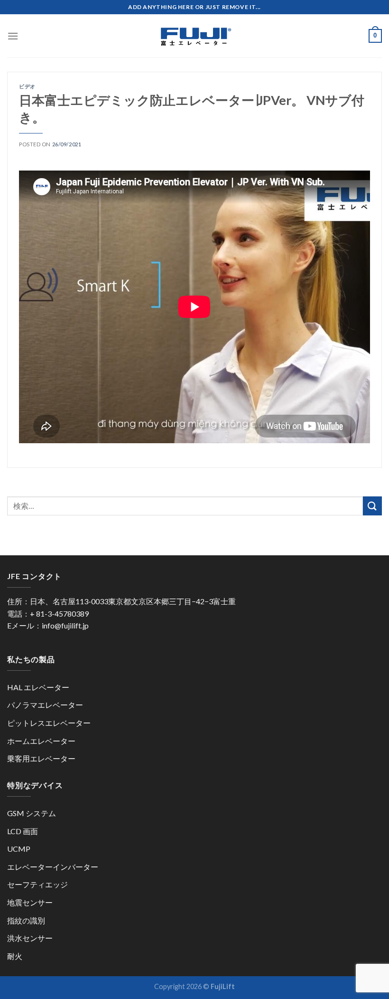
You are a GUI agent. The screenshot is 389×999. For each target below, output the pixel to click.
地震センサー (30, 902)
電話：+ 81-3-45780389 (48, 613)
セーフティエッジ (37, 884)
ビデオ (27, 86)
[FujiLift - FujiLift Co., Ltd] (194, 36)
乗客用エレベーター (41, 758)
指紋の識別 (26, 920)
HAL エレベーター (38, 687)
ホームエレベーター (41, 740)
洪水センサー (30, 937)
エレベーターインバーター (52, 866)
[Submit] (372, 505)
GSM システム (31, 813)
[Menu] (13, 36)
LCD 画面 (22, 831)
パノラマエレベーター (45, 704)
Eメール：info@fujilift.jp (48, 625)
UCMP (18, 848)
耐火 (14, 956)
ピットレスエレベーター (49, 722)
